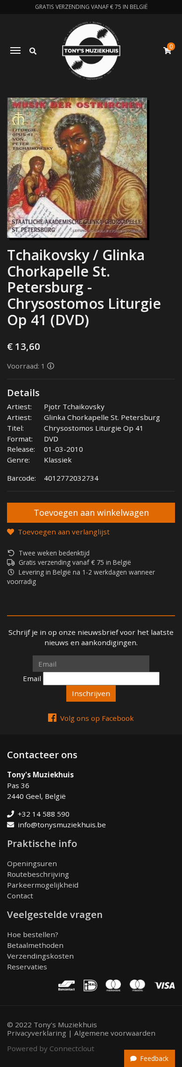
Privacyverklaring (36, 1033)
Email (32, 678)
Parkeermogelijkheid (42, 884)
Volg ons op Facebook (97, 718)
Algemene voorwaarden (114, 1033)
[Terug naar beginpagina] (91, 50)
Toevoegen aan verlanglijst (64, 531)
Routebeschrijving (38, 874)
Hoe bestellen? (32, 934)
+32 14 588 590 (44, 813)
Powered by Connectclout (50, 1048)
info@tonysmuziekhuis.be (62, 824)
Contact (20, 895)
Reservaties (27, 966)
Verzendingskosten (40, 955)
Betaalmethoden (35, 945)
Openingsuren (32, 863)
